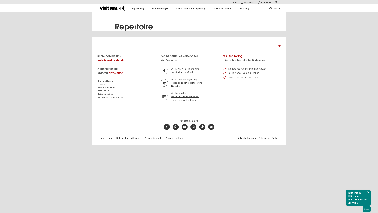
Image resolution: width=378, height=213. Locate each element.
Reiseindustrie (105, 94)
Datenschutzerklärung (128, 138)
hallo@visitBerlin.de (111, 60)
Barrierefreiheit (152, 138)
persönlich (177, 72)
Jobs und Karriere (106, 87)
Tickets (175, 86)
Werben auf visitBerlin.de (110, 97)
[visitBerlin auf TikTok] (202, 127)
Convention (103, 90)
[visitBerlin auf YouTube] (185, 127)
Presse (101, 84)
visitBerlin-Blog (232, 56)
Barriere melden (174, 138)
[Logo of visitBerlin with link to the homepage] (112, 8)
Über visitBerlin (105, 81)
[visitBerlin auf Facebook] (167, 127)
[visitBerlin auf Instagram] (193, 127)
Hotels (194, 82)
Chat (366, 209)
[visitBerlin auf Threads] (176, 127)
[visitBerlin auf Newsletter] (211, 127)
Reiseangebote (180, 82)
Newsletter (116, 73)
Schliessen (368, 192)
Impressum (106, 138)
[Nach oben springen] (279, 46)
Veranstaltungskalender (185, 96)
